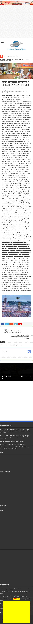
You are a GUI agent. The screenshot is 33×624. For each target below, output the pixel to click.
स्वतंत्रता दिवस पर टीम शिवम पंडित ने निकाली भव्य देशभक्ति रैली (13, 596)
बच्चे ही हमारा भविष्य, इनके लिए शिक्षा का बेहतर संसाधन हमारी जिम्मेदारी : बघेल (13, 331)
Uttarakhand (9, 59)
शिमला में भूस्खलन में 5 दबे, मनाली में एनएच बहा (14, 441)
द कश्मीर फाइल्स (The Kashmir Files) (16, 444)
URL (1, 441)
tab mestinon (3, 447)
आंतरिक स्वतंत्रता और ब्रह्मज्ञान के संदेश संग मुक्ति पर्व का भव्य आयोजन (15, 589)
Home (3, 59)
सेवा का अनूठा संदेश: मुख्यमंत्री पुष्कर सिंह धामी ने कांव (15, 56)
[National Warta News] (16, 45)
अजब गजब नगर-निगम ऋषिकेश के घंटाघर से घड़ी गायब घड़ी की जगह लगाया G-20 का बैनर (20, 336)
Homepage (3, 444)
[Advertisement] (16, 402)
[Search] (29, 351)
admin (5, 88)
